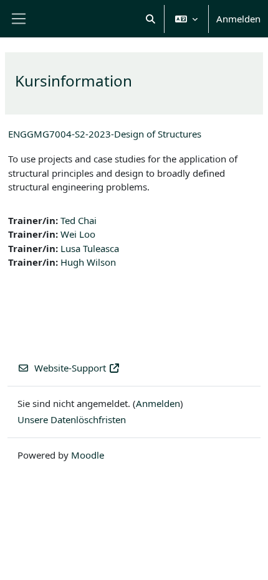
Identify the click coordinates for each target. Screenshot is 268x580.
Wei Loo (77, 234)
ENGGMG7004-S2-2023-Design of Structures (104, 134)
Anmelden (238, 18)
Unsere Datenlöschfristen (71, 419)
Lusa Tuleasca (89, 248)
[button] (151, 18)
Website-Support (70, 368)
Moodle (87, 455)
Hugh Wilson (88, 262)
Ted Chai (78, 220)
